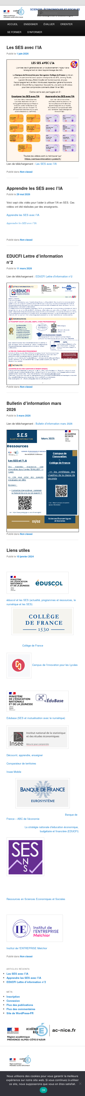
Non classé (26, 171)
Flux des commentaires (21, 1009)
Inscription (13, 996)
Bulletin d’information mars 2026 (54, 423)
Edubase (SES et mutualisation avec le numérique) (36, 718)
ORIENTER (66, 24)
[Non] (80, 1084)
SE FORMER (14, 32)
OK (43, 1090)
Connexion (13, 1001)
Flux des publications (20, 1005)
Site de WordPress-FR (20, 1013)
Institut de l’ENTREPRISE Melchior (27, 948)
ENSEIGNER (31, 24)
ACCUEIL (12, 24)
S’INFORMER (34, 32)
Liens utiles (18, 550)
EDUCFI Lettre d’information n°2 (54, 276)
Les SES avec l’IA (24, 47)
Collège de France (32, 645)
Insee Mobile (14, 772)
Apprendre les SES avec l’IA (35, 188)
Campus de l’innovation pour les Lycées (55, 664)
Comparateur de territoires (21, 763)
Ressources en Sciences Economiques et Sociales (36, 899)
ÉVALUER (49, 24)
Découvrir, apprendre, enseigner (25, 755)
